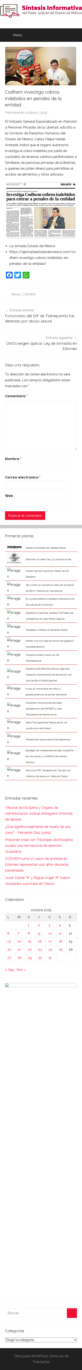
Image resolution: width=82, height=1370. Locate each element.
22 (30, 950)
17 (50, 941)
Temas (15, 294)
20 (9, 950)
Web (9, 496)
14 (19, 941)
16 (40, 941)
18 (60, 941)
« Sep (9, 970)
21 (19, 950)
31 (50, 958)
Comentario (16, 396)
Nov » (21, 970)
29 (30, 958)
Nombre (13, 459)
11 (60, 933)
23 (40, 950)
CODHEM (29, 294)
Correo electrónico (22, 477)
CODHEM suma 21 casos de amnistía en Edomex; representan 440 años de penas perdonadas (37, 864)
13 (9, 941)
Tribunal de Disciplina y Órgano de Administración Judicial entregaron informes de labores (39, 813)
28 (19, 958)
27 (9, 958)
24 (50, 950)
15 (29, 941)
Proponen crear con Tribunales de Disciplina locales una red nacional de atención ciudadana (39, 845)
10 (50, 933)
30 (40, 958)
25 (60, 950)
